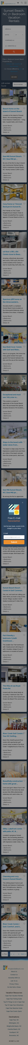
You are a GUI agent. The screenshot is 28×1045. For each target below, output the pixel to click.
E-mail (6, 533)
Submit (14, 542)
